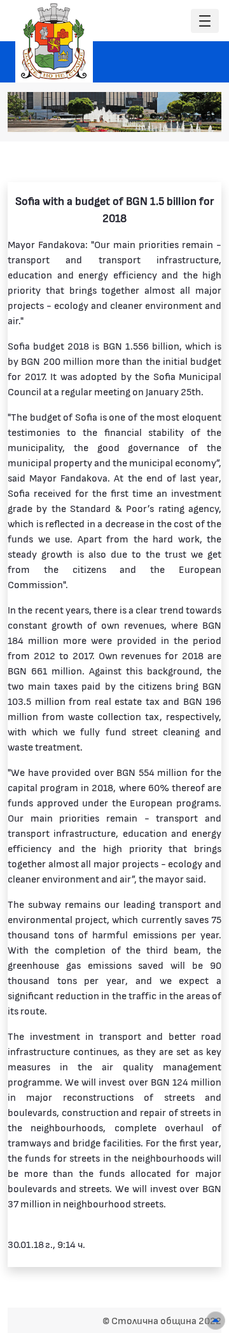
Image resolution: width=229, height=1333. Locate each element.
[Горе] (215, 1320)
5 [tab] (179, 116)
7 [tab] (204, 116)
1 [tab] (128, 116)
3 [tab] (153, 116)
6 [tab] (191, 116)
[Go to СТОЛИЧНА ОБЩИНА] (54, 41)
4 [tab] (166, 116)
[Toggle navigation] (205, 21)
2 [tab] (140, 116)
